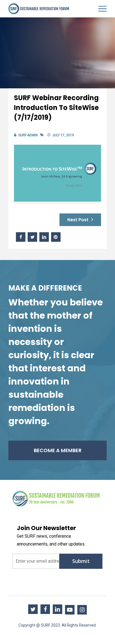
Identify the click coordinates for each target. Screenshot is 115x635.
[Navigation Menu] (102, 9)
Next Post (77, 220)
